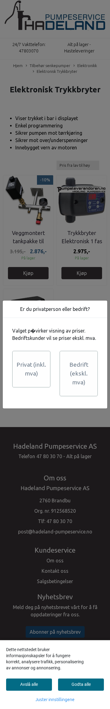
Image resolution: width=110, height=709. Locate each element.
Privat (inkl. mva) (31, 369)
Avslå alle (29, 684)
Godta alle (81, 684)
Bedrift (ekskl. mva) (78, 373)
